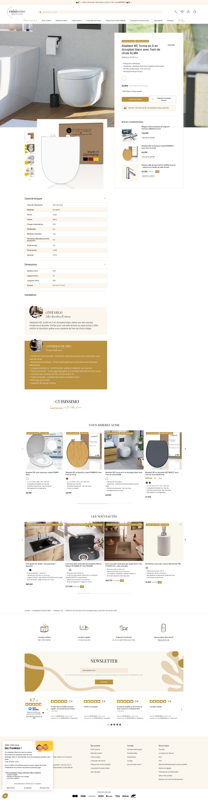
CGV (160, 757)
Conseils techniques (134, 749)
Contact (162, 749)
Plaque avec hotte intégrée (115, 20)
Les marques (95, 772)
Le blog (129, 761)
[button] (194, 12)
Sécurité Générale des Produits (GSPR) (173, 764)
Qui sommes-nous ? (134, 764)
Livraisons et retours (166, 753)
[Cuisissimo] (16, 12)
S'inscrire (104, 682)
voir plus (55, 711)
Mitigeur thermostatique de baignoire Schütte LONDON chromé (156, 128)
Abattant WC (58, 610)
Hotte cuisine (76, 20)
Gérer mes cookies (165, 776)
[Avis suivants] (181, 709)
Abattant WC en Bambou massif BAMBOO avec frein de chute (158, 147)
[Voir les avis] (163, 479)
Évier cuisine (46, 20)
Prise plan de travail (93, 20)
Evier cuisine (95, 749)
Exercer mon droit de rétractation (171, 779)
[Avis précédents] (47, 709)
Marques (170, 20)
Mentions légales (165, 768)
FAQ (160, 761)
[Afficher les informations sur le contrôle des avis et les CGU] (43, 713)
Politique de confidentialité (168, 772)
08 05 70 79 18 (163, 640)
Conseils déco (132, 753)
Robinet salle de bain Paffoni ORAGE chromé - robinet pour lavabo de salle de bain (159, 166)
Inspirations (131, 757)
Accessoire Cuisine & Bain (139, 20)
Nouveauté (158, 20)
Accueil (27, 610)
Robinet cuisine (61, 20)
